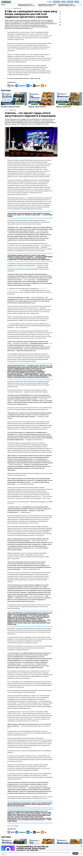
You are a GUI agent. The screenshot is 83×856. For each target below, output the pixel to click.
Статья (3, 4)
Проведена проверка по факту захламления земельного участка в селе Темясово (26, 5)
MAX (63, 1)
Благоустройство (9, 8)
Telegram (70, 1)
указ (49, 343)
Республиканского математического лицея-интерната (22, 267)
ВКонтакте (56, 1)
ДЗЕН (76, 1)
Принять (75, 853)
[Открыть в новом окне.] (10, 85)
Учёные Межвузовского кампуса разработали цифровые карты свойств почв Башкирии (67, 5)
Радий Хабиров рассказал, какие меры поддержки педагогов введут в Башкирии (47, 5)
